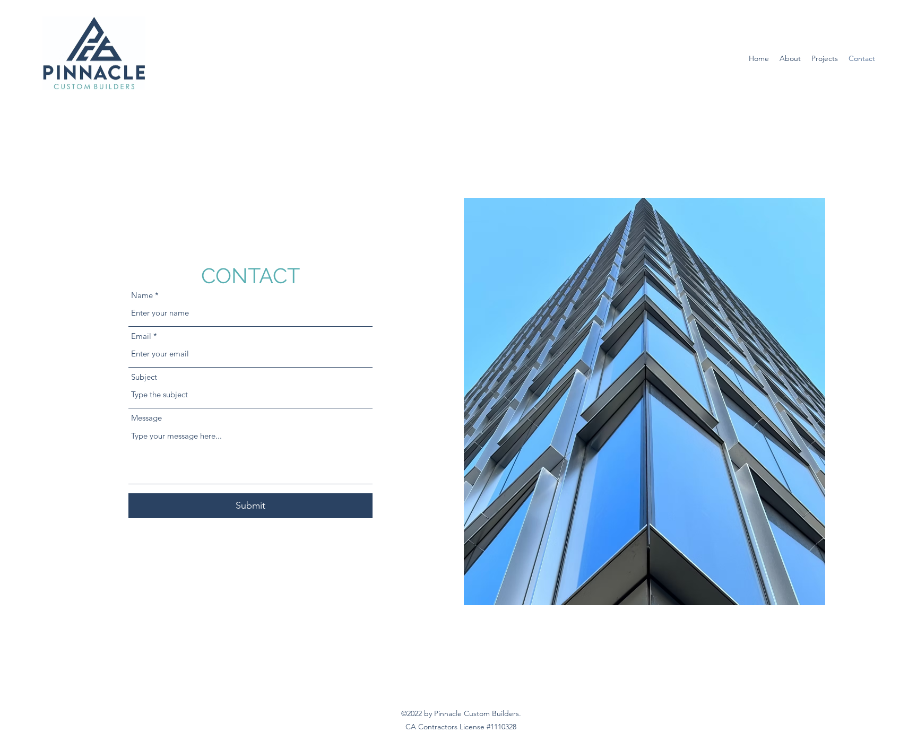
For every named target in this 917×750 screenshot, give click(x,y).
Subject (144, 377)
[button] (790, 58)
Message (146, 418)
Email (141, 336)
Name (142, 295)
